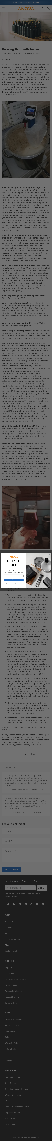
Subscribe (13, 580)
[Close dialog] (49, 555)
